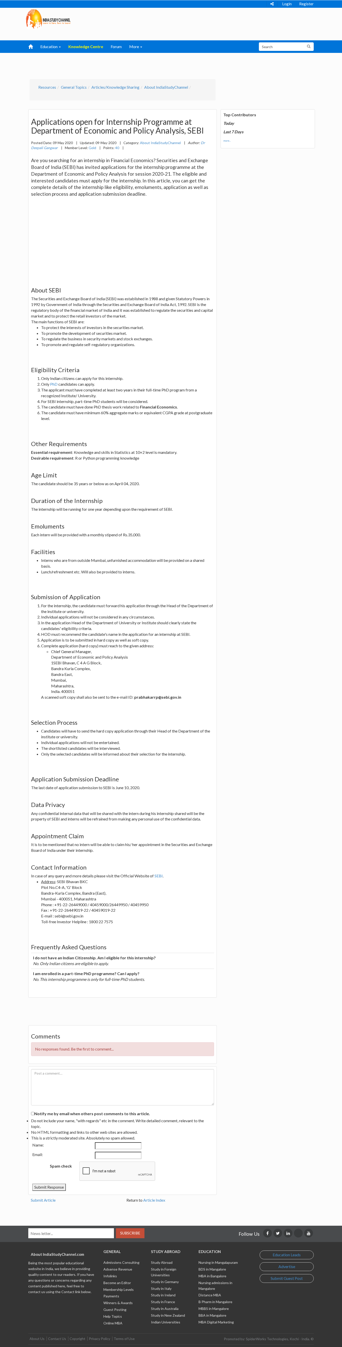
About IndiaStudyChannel (166, 87)
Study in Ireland (163, 1295)
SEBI (158, 875)
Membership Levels (118, 1289)
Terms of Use (124, 1338)
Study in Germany (165, 1282)
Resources (47, 87)
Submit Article (43, 1200)
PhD (54, 384)
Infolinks (110, 1276)
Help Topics (112, 1316)
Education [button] (49, 46)
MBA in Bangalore (212, 1276)
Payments (111, 1296)
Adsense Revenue (117, 1269)
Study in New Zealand (168, 1315)
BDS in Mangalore (212, 1269)
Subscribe (130, 1233)
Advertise (286, 1266)
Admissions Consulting (121, 1262)
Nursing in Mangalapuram (218, 1262)
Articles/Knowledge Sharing (115, 87)
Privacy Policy (99, 1338)
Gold (92, 148)
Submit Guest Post (287, 1278)
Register (306, 4)
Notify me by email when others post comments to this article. (92, 1113)
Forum (116, 46)
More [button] (134, 46)
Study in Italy (161, 1288)
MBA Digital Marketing (216, 1322)
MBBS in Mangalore (214, 1308)
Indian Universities (165, 1322)
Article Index (154, 1200)
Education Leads (287, 1254)
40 (117, 148)
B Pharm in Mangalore (215, 1302)
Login (287, 4)
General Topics (74, 87)
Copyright (77, 1338)
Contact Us (57, 1338)
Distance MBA (210, 1295)
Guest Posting (114, 1309)
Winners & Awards (118, 1303)
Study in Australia (165, 1308)
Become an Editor (117, 1283)
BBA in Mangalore (212, 1315)
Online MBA (112, 1323)
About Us (37, 1338)
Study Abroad (162, 1262)
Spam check (61, 1166)
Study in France (163, 1302)
